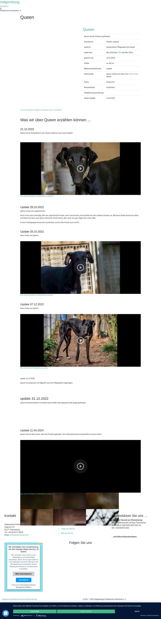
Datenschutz (17, 599)
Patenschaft (133, 74)
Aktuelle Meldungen (69, 524)
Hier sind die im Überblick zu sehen (34, 368)
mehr (137, 611)
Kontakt (26, 599)
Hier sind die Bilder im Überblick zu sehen (36, 196)
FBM (119, 52)
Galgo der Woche (68, 529)
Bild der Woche (67, 533)
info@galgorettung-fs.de (19, 535)
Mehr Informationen (23, 574)
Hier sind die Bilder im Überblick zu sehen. (36, 494)
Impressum (6, 599)
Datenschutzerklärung (153, 615)
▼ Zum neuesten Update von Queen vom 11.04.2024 (41, 110)
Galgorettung (10, 2)
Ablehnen (35, 611)
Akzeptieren (24, 580)
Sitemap (33, 599)
